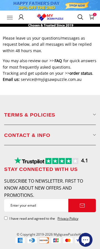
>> (51, 60)
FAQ (58, 60)
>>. (78, 73)
